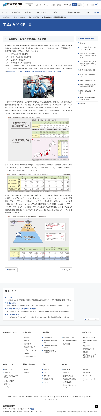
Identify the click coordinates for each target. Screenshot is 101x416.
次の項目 (66, 270)
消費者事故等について (31, 356)
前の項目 (12, 270)
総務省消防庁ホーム (10, 332)
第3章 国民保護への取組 (87, 80)
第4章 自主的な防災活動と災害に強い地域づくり (87, 86)
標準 (74, 5)
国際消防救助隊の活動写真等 (50, 346)
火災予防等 (86, 346)
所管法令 (46, 369)
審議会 (26, 369)
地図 (32, 409)
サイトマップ (12, 396)
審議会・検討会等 (74, 12)
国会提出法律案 (48, 379)
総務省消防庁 (7, 17)
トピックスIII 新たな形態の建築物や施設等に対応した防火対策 (87, 64)
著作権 (36, 396)
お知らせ (26, 341)
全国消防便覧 (67, 382)
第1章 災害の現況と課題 (87, 70)
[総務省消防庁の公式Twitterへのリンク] (96, 407)
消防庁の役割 (41, 12)
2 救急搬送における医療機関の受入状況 (21, 309)
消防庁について (57, 12)
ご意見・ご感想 (56, 5)
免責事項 (29, 396)
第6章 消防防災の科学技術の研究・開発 (87, 98)
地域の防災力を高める (90, 349)
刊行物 (96, 12)
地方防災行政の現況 (69, 379)
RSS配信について (78, 396)
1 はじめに (11, 303)
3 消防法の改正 (13, 314)
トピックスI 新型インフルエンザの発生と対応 (87, 48)
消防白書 (22, 17)
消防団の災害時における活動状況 (50, 352)
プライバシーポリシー (47, 396)
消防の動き (66, 369)
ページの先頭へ (92, 319)
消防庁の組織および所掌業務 (11, 377)
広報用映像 (86, 373)
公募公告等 (27, 344)
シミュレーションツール (90, 380)
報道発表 (26, 337)
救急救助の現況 (68, 376)
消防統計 (26, 353)
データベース (87, 376)
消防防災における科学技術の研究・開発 (90, 356)
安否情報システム (68, 337)
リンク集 (38, 5)
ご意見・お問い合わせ (50, 399)
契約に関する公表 (29, 347)
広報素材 (85, 369)
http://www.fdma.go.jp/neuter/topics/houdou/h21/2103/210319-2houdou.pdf (35, 71)
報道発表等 (16, 12)
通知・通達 (47, 376)
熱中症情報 (66, 344)
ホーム (4, 12)
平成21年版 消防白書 (34, 17)
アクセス (7, 373)
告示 (45, 373)
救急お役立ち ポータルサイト (70, 386)
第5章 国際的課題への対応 (87, 92)
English (46, 5)
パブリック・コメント (31, 350)
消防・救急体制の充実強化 (90, 341)
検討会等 (26, 373)
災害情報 (28, 12)
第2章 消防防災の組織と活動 (87, 75)
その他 (6, 387)
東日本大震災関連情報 (70, 341)
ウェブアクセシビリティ (63, 396)
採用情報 (7, 384)
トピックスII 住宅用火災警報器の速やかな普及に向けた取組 (87, 55)
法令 (87, 12)
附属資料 (82, 103)
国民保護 (85, 352)
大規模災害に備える (89, 337)
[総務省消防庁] (12, 6)
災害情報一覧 (48, 337)
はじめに (82, 43)
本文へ (30, 5)
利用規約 (21, 396)
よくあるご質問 (9, 381)
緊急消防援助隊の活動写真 (50, 341)
